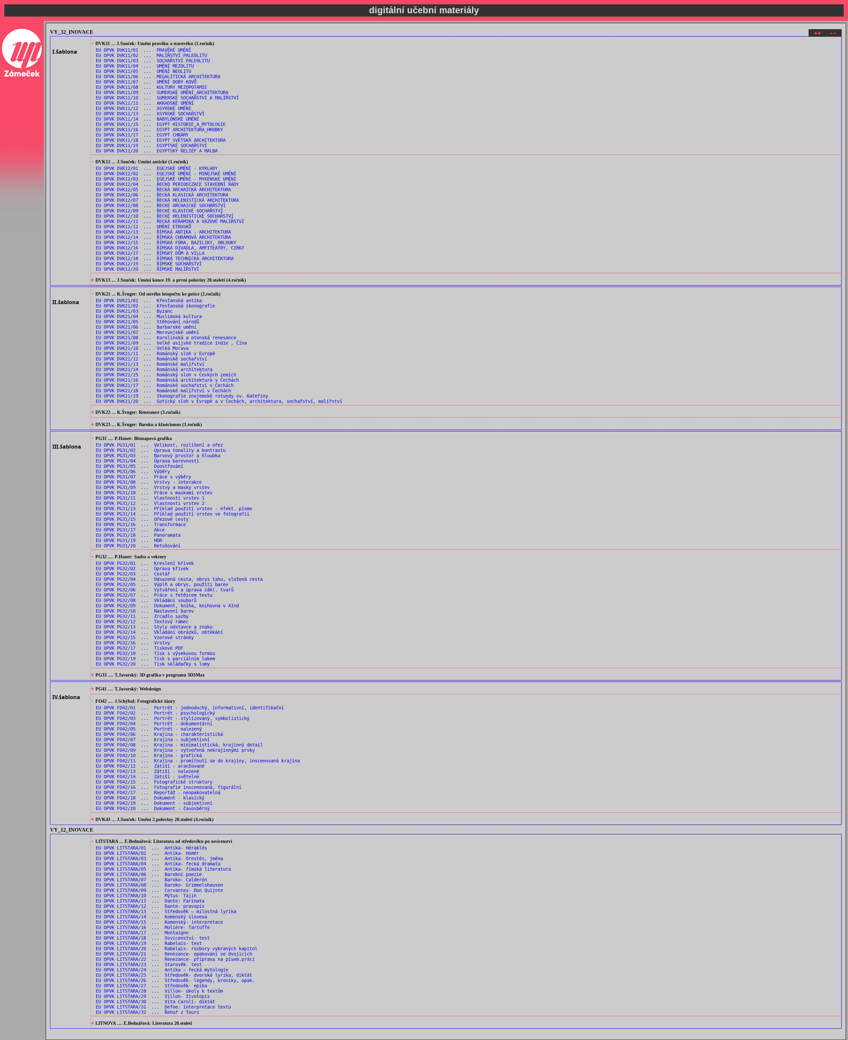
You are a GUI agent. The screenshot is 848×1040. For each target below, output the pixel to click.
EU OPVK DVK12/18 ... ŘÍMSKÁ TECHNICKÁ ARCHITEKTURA (165, 258)
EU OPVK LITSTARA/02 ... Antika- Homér (147, 853)
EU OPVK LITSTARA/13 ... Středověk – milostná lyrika (166, 911)
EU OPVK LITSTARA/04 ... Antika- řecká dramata (158, 863)
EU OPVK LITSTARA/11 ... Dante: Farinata (150, 900)
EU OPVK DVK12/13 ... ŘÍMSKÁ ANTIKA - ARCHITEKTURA (163, 232)
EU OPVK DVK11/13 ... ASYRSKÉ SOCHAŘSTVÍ (150, 113)
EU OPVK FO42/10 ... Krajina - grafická (149, 755)
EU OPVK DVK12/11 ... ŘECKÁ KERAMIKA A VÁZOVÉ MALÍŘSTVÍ (170, 221)
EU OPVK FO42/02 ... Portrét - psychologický (155, 713)
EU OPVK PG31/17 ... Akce (130, 529)
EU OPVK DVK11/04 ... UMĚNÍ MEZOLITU (145, 66)
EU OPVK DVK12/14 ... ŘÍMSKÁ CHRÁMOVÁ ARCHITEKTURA (163, 237)
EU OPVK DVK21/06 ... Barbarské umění (146, 327)
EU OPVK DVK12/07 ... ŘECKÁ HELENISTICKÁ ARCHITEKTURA (167, 200)
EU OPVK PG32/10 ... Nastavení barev (145, 611)
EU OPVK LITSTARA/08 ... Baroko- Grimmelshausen (159, 885)
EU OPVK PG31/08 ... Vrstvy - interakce (149, 482)
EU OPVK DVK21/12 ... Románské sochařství (151, 358)
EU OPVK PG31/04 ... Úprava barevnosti (147, 461)
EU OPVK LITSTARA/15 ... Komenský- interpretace (159, 922)
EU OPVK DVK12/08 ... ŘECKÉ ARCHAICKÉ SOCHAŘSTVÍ (161, 205)
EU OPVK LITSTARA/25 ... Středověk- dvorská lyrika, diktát (174, 975)
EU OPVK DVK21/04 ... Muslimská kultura (149, 316)
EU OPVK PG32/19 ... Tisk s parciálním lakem (155, 658)
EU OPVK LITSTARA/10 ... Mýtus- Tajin (146, 895)
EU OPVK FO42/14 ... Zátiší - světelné (147, 776)
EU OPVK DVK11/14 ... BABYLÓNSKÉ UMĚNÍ (147, 119)
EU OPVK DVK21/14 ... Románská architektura (154, 369)
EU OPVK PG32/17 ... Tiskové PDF (139, 648)
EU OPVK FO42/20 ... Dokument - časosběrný (153, 808)
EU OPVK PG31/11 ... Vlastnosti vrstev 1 (150, 498)
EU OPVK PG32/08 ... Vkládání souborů (146, 600)
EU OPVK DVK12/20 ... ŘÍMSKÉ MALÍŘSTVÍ (147, 269)
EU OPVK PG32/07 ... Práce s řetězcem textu (154, 595)
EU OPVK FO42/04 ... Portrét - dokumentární (154, 723)
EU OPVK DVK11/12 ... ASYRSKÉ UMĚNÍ (143, 108)
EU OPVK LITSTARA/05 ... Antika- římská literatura (163, 869)
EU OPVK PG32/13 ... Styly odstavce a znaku (154, 626)
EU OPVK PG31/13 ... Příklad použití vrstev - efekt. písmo (174, 508)
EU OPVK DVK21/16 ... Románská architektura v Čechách (167, 380)
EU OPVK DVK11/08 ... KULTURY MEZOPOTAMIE (151, 87)
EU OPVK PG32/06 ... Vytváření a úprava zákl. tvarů (165, 589)
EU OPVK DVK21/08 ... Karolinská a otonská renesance (166, 337)
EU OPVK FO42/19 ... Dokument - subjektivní (154, 803)
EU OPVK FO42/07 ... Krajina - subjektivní (153, 739)
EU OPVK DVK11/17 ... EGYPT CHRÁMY (142, 134)
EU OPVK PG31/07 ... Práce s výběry (143, 476)
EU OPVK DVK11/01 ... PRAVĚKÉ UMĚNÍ (143, 50)
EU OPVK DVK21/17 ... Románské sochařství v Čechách (165, 385)
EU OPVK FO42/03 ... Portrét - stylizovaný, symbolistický (172, 718)
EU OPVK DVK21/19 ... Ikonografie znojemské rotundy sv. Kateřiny (182, 396)
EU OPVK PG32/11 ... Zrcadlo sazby (142, 616)
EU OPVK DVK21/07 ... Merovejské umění (147, 332)
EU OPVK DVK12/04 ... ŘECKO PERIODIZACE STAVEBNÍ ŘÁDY (167, 184)
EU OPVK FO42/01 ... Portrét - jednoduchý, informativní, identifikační (190, 707)
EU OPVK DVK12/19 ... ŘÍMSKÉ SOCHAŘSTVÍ (149, 263)
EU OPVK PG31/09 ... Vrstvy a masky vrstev (153, 487)
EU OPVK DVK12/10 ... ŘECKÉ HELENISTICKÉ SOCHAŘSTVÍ (165, 216)
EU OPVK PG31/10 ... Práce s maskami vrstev (154, 492)
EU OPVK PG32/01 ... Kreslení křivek (145, 563)
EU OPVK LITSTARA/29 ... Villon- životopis (153, 996)
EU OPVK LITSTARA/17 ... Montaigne (142, 932)
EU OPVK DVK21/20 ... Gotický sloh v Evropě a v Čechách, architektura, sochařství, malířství (219, 401)
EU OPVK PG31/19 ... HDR (129, 540)
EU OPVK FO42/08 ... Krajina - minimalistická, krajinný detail (179, 744)
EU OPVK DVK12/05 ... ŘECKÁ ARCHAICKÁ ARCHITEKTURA (163, 189)
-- (832, 33)
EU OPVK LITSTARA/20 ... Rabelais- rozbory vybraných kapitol (176, 948)
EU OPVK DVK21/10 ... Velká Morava (142, 348)
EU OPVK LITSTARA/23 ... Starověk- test (149, 964)
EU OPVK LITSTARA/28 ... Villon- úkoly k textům (159, 991)
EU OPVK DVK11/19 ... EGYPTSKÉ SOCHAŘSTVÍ (151, 145)
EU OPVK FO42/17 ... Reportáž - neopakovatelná (158, 792)
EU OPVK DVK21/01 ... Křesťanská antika (149, 300)
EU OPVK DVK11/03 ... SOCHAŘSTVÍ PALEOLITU (153, 60)
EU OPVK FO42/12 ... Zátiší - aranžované (150, 766)
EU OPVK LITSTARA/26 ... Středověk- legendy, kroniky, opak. (175, 980)
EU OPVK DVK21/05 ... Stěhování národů (147, 321)
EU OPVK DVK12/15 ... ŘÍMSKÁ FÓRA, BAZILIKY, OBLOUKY (166, 242)
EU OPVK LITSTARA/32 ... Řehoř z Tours (147, 1012)
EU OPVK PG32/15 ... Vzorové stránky (145, 637)
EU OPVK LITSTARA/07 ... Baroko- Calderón (151, 879)
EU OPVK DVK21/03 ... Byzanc (134, 311)
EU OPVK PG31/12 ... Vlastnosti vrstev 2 (150, 503)
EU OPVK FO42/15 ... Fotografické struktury (154, 782)
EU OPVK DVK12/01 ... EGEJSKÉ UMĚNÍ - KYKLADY (157, 168)
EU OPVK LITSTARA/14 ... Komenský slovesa (151, 916)
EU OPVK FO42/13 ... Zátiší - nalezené (147, 771)
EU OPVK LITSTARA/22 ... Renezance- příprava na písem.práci (175, 959)
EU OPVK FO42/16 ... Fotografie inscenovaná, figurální (168, 787)
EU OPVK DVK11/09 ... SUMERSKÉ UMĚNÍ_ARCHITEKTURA (162, 92)
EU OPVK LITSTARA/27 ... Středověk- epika (151, 985)
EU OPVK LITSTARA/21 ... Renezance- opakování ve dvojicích (174, 954)
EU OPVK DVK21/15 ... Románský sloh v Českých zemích (166, 374)
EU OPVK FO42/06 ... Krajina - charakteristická (159, 734)
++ (817, 33)
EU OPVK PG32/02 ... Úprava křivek (142, 568)
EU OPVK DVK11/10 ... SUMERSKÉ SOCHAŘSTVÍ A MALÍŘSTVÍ (167, 97)
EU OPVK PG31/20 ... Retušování (138, 545)
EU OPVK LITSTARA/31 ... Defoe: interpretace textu (163, 1007)
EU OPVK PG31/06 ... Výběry (133, 471)
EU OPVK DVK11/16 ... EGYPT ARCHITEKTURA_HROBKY (159, 129)
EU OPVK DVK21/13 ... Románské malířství (150, 364)
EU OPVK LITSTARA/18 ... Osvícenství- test (153, 938)
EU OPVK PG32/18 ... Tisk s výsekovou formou (155, 653)
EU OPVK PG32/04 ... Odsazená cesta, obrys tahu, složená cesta (179, 579)
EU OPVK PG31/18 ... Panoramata (138, 535)
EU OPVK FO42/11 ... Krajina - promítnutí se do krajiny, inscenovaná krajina (198, 760)
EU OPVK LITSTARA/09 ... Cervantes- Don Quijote (159, 890)
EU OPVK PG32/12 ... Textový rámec (142, 621)
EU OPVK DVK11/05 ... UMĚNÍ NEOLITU (143, 71)
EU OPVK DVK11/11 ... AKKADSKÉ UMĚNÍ (145, 103)
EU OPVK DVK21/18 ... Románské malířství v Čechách (163, 390)
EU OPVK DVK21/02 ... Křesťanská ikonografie (155, 305)
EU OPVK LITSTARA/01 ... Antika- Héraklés (151, 847)
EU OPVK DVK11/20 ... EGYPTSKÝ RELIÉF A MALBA (157, 150)
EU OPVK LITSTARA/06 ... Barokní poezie (149, 874)
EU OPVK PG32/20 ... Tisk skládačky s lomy (153, 664)
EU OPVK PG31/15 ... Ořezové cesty (142, 519)
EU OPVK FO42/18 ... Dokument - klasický (150, 797)
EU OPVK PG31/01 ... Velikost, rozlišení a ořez (159, 445)
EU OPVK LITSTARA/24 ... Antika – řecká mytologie (162, 969)
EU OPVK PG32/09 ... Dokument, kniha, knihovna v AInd (167, 605)
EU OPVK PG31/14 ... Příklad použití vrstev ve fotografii (172, 514)
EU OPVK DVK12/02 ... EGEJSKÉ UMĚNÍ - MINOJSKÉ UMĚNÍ (166, 173)
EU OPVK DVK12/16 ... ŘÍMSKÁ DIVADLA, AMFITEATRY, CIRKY (170, 247)
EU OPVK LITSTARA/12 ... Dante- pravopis (150, 906)
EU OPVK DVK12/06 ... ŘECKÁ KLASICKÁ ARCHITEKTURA (162, 194)
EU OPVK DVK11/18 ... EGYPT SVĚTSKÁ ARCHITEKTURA (161, 140)
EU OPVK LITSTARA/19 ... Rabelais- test (149, 943)
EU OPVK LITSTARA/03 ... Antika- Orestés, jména (159, 858)
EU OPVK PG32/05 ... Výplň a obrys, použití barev (162, 584)
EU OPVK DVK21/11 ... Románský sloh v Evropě (155, 353)
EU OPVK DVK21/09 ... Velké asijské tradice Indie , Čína (171, 343)
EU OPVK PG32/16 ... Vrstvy (133, 642)
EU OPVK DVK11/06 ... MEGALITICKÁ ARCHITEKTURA (158, 76)
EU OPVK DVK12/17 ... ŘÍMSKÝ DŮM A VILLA (150, 253)
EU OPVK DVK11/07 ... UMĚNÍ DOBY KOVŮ (146, 81)
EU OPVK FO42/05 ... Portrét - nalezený (149, 729)
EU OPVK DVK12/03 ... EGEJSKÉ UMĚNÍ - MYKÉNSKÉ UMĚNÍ (166, 179)
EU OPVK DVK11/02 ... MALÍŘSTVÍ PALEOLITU (151, 55)
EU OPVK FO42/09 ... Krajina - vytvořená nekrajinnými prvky (175, 750)
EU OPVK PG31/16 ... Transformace (141, 524)
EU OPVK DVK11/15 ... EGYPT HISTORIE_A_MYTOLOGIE (161, 124)
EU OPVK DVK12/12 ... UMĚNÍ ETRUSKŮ (143, 226)
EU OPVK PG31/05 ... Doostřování (139, 466)
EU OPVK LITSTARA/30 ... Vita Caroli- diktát (155, 1001)
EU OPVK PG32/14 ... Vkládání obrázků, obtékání (159, 632)
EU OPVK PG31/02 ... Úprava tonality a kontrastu (161, 450)
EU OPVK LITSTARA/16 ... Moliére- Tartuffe (153, 927)
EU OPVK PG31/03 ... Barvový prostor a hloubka (158, 455)
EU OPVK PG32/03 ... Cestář (133, 573)
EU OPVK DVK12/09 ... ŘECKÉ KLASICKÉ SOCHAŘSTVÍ (159, 210)
